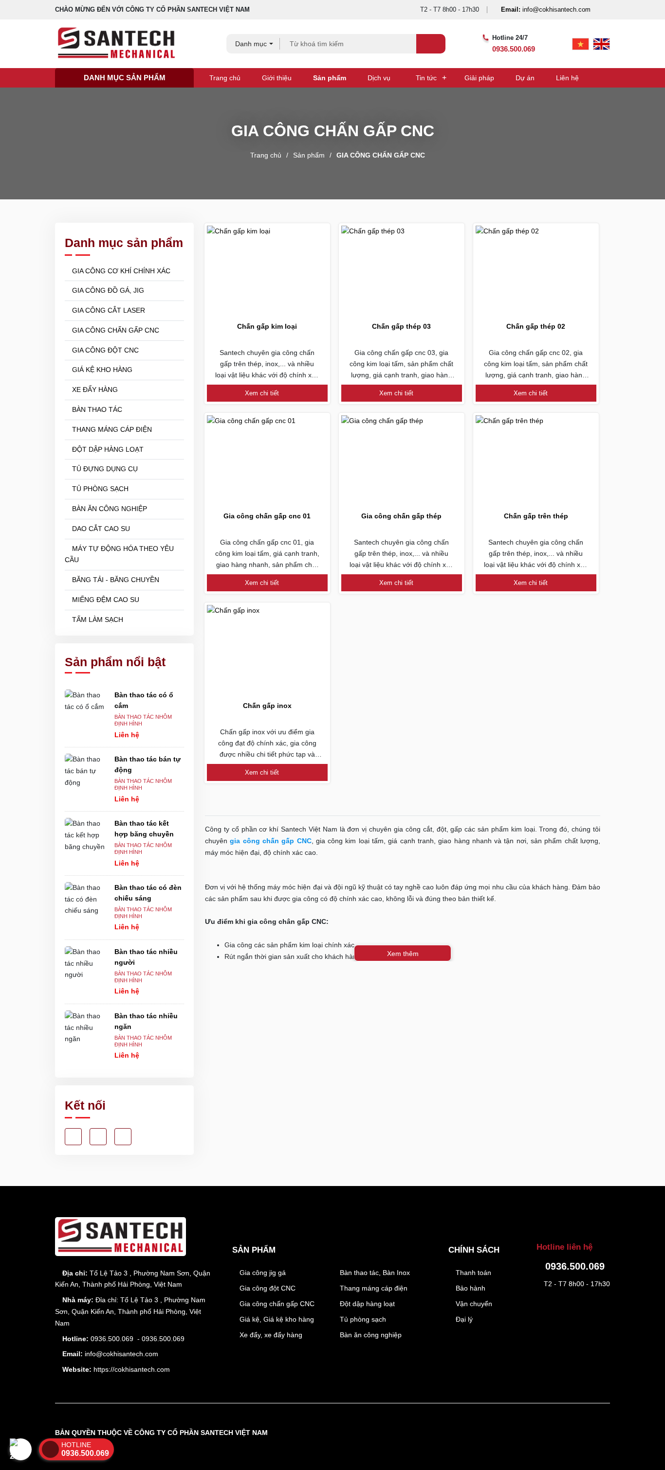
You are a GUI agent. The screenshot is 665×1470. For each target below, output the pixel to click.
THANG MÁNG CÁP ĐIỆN (111, 429)
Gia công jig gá (262, 1272)
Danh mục (251, 44)
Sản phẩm (329, 78)
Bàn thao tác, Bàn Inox (374, 1272)
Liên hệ (567, 78)
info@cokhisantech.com (546, 9)
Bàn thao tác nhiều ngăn (146, 1021)
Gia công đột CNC (267, 1288)
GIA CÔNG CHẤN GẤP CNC (380, 155)
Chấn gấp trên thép (536, 516)
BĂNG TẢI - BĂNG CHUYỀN (114, 580)
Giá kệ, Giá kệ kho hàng (276, 1319)
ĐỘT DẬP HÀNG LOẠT (107, 449)
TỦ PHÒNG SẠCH (99, 489)
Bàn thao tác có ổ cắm (143, 700)
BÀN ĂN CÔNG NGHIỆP (108, 509)
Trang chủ (224, 78)
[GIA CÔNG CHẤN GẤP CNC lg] (123, 43)
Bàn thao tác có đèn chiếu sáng (148, 893)
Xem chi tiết (263, 393)
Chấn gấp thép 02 (535, 326)
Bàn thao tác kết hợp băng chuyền (144, 828)
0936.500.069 (513, 49)
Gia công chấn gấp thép (401, 516)
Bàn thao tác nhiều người (146, 957)
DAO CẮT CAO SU (100, 528)
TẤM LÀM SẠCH (96, 619)
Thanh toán (472, 1272)
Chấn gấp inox (267, 705)
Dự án (525, 78)
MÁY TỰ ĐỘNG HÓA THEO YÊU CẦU (119, 554)
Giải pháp (479, 78)
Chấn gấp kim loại (267, 326)
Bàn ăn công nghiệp (370, 1335)
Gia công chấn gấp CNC (276, 1304)
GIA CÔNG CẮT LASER (107, 310)
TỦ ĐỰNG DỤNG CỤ (104, 469)
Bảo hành (469, 1288)
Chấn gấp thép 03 (401, 326)
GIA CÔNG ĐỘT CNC (104, 350)
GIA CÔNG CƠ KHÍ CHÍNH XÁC (120, 271)
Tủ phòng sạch (362, 1319)
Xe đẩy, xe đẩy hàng (270, 1335)
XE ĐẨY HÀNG (94, 389)
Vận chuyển (473, 1304)
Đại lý (463, 1319)
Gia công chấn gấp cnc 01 (267, 516)
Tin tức (426, 78)
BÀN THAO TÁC (96, 409)
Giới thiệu (277, 78)
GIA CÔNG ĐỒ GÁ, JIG (107, 290)
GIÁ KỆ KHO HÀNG (101, 369)
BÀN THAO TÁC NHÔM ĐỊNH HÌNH (143, 720)
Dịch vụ (379, 78)
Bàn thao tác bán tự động (147, 764)
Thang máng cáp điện (372, 1288)
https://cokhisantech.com (131, 1369)
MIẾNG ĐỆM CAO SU (104, 599)
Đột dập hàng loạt (366, 1304)
